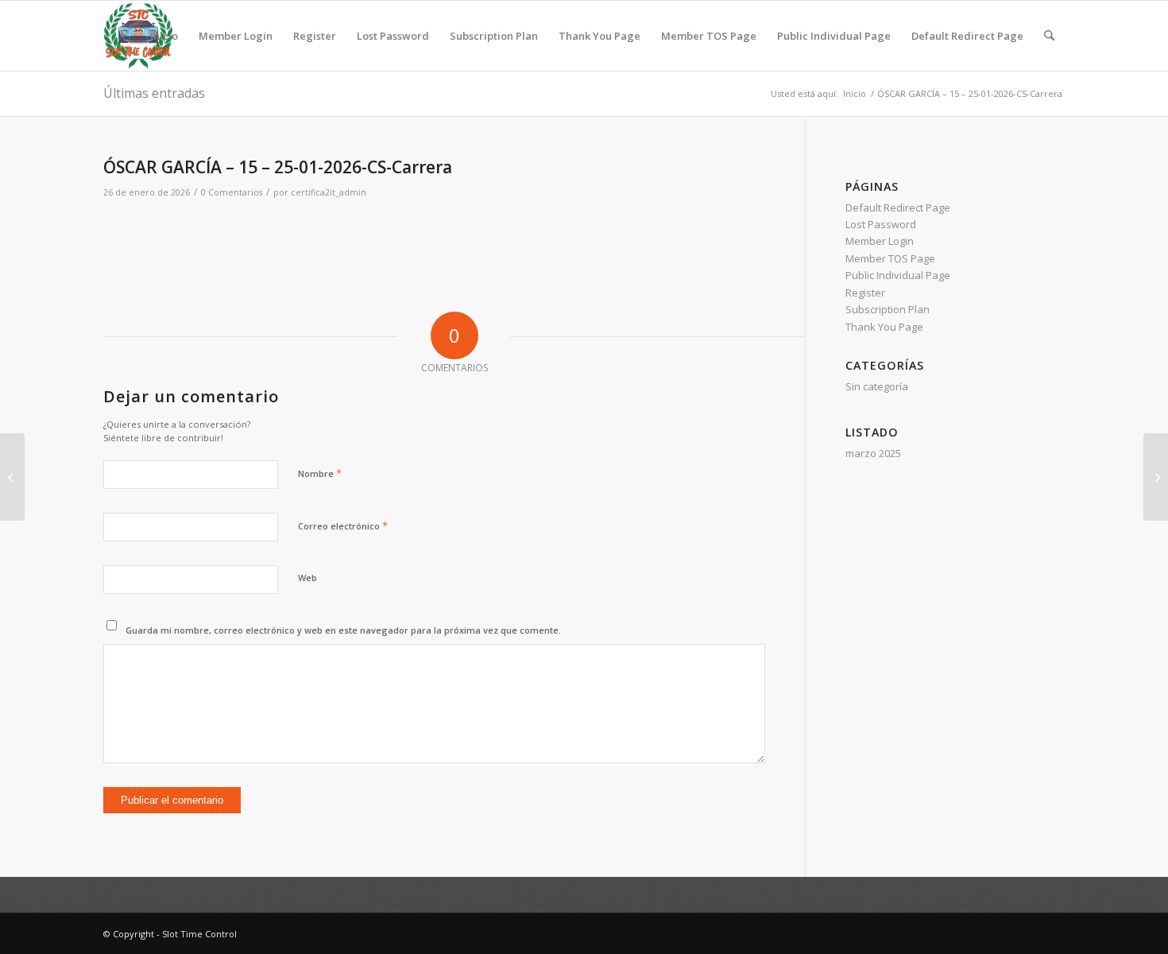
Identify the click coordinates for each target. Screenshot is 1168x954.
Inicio (164, 36)
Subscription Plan (494, 36)
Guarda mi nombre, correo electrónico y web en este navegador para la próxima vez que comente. (343, 630)
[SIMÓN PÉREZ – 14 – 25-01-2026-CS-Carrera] (12, 477)
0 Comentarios (231, 192)
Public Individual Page (834, 36)
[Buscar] (1049, 36)
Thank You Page (599, 36)
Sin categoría (876, 386)
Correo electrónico (343, 525)
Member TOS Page (708, 36)
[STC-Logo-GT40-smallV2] (138, 36)
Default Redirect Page (967, 36)
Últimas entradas (154, 93)
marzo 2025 (873, 453)
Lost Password (393, 36)
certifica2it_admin (328, 192)
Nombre (320, 473)
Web (307, 578)
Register (314, 36)
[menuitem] (1049, 36)
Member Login (236, 36)
